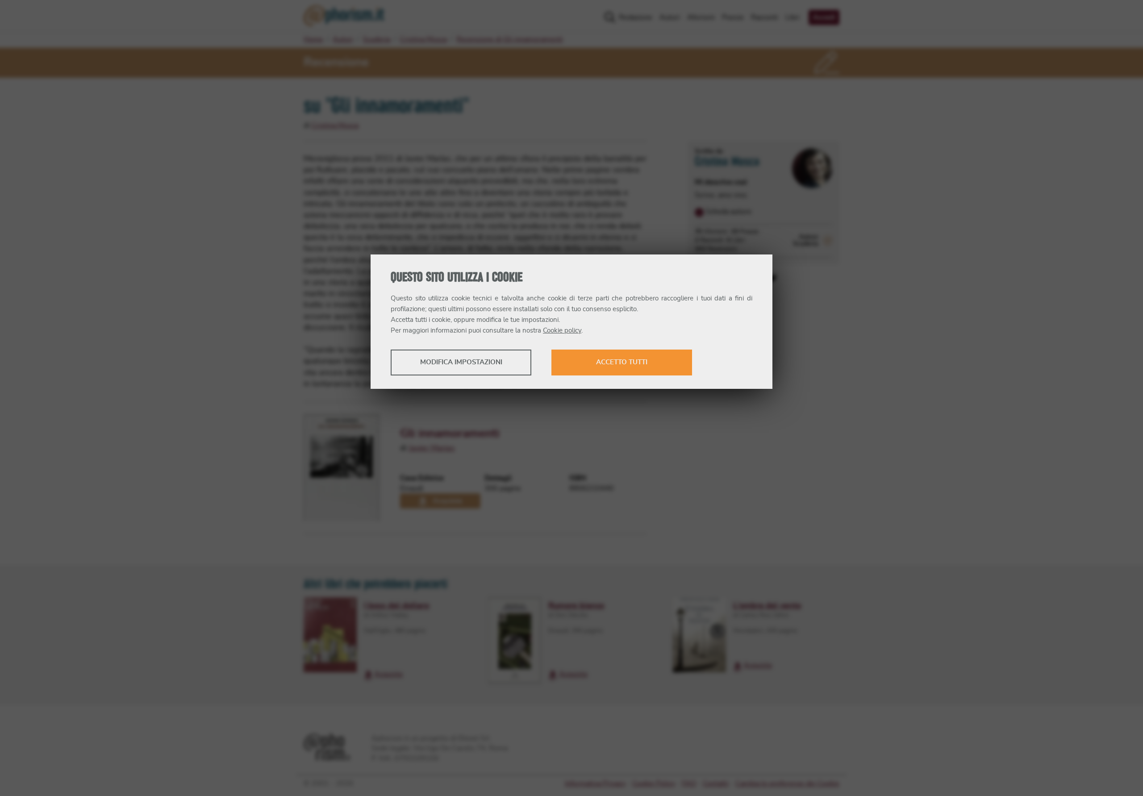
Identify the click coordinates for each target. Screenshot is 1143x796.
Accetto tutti (621, 362)
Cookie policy (562, 330)
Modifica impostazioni (461, 362)
